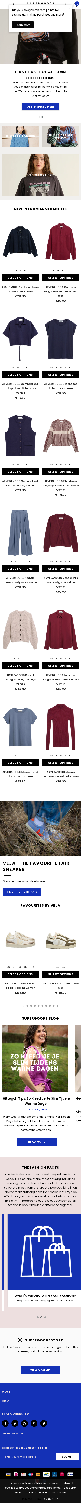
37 (14, 967)
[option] (40, 60)
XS (15, 270)
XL (67, 270)
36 (8, 967)
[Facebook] (5, 1423)
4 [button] (35, 1006)
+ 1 (70, 367)
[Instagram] (24, 1423)
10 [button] (57, 1006)
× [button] (69, 7)
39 (25, 967)
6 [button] (42, 1006)
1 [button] (39, 117)
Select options (20, 278)
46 (63, 967)
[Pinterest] (34, 1423)
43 (57, 967)
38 (19, 967)
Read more (36, 1142)
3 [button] (31, 1006)
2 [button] (42, 117)
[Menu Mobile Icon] (4, 4)
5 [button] (39, 1006)
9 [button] (54, 1006)
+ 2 (32, 967)
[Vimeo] (43, 1423)
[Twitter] (14, 1423)
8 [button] (50, 1006)
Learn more (22, 25)
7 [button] (46, 1006)
